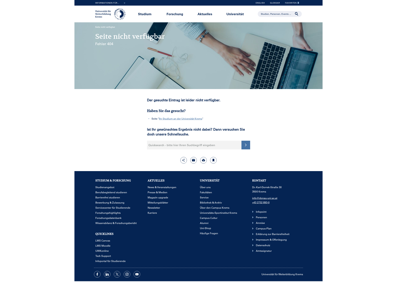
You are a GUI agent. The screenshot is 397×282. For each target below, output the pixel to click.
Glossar (274, 4)
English (260, 3)
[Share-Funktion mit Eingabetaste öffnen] (183, 160)
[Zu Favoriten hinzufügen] (213, 160)
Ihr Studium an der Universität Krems (180, 118)
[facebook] (97, 274)
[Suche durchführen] (296, 14)
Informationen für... (107, 3)
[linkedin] (107, 274)
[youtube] (137, 274)
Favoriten (290, 4)
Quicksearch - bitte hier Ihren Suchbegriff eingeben (181, 145)
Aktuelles (205, 14)
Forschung (175, 14)
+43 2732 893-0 (261, 202)
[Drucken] (203, 160)
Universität (235, 14)
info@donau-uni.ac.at (264, 198)
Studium (145, 14)
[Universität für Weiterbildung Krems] (112, 13)
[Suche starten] (245, 145)
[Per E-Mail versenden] (193, 160)
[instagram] (127, 274)
